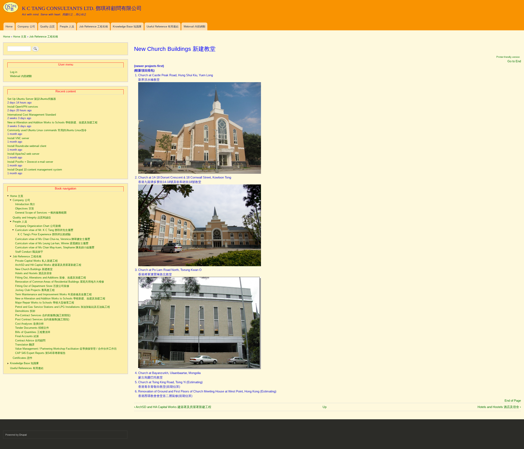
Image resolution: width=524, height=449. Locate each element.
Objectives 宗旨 (24, 208)
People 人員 (67, 26)
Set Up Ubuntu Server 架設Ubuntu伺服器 (31, 98)
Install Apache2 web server (23, 153)
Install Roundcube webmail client (26, 146)
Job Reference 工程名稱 (93, 26)
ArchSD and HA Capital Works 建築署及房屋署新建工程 (172, 407)
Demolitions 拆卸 (25, 311)
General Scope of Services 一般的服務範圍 (41, 212)
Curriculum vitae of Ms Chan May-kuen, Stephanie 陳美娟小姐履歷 (54, 247)
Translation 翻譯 (24, 344)
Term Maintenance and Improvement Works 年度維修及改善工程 (53, 294)
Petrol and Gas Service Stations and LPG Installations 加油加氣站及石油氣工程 (62, 306)
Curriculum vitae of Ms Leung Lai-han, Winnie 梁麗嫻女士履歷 (51, 243)
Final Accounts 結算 (27, 336)
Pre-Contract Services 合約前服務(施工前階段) (42, 315)
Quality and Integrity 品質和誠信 (32, 217)
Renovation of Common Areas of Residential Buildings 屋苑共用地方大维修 (59, 281)
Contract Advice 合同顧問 (30, 340)
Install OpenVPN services (22, 106)
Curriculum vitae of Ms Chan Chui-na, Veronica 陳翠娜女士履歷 (52, 239)
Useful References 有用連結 (26, 368)
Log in (13, 72)
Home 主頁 (19, 36)
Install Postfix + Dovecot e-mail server (30, 161)
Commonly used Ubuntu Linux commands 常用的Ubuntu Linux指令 (47, 130)
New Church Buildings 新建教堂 (34, 269)
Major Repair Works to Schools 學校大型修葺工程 (44, 302)
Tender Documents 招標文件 (32, 327)
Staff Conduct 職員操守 (29, 251)
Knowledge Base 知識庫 (127, 26)
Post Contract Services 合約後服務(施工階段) (42, 319)
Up (324, 407)
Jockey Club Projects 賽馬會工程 (35, 290)
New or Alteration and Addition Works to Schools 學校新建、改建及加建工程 (52, 122)
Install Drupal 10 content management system (34, 169)
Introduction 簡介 (25, 204)
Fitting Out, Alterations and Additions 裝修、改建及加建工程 (50, 277)
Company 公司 (26, 26)
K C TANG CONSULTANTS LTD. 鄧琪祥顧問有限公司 (82, 8)
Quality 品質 (47, 26)
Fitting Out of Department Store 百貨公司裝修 (42, 286)
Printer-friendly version (508, 56)
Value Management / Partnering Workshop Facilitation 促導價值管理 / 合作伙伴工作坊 (66, 348)
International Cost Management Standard (31, 114)
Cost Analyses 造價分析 (29, 323)
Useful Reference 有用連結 (162, 26)
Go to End (514, 61)
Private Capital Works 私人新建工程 (36, 260)
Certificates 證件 (22, 357)
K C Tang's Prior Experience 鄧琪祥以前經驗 (44, 234)
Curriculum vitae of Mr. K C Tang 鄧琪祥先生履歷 (44, 230)
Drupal (23, 434)
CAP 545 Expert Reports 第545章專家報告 (40, 353)
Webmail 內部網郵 (194, 26)
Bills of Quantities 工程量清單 (32, 332)
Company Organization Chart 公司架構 (38, 225)
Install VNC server (18, 138)
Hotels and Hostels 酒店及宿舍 (499, 407)
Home (9, 26)
